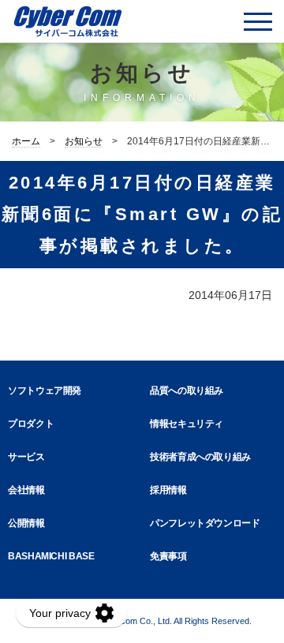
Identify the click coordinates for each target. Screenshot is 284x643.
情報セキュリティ (186, 423)
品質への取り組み (186, 390)
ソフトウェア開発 (44, 390)
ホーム (26, 141)
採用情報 (168, 489)
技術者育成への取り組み (200, 456)
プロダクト (31, 423)
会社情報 (26, 489)
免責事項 (168, 556)
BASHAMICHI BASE (51, 556)
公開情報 (26, 523)
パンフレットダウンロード (205, 523)
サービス (26, 456)
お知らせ (84, 141)
